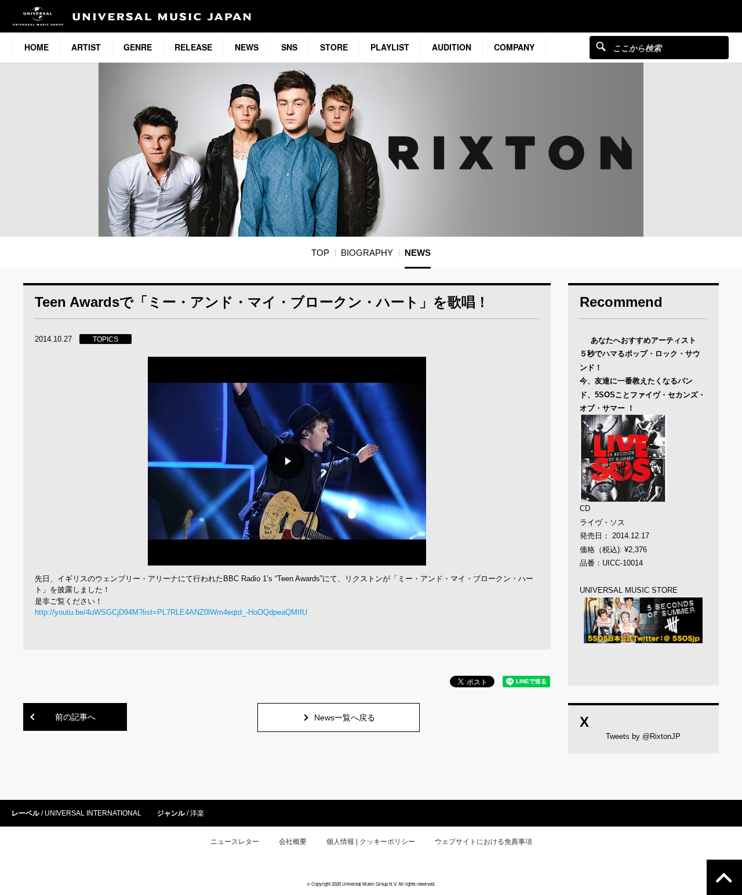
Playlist (389, 47)
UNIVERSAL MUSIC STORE (629, 590)
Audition (451, 47)
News (247, 47)
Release (193, 47)
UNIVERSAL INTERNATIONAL (93, 813)
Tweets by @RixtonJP (643, 736)
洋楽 (197, 813)
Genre (137, 47)
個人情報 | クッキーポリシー (370, 841)
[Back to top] (724, 877)
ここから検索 (601, 46)
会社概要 (293, 841)
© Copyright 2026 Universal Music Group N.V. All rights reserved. (371, 883)
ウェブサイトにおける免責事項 (483, 841)
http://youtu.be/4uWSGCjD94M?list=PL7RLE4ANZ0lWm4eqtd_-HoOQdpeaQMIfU (171, 612)
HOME (36, 47)
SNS (289, 47)
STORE (334, 47)
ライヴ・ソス (602, 522)
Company (514, 47)
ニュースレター (234, 841)
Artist (86, 47)
